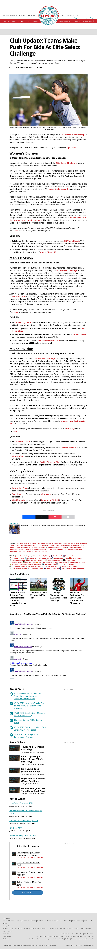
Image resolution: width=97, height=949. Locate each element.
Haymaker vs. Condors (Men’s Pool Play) (33, 780)
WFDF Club (23, 816)
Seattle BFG (73, 566)
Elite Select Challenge (66, 163)
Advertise (11, 921)
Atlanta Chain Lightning (41, 556)
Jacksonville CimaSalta (76, 547)
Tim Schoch (27, 67)
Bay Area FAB (57, 556)
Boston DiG (69, 556)
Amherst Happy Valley (72, 543)
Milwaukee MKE (25, 549)
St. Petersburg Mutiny (39, 551)
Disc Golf (76, 15)
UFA (73, 934)
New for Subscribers (50, 936)
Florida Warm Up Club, (50, 462)
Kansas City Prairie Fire (36, 560)
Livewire (10, 931)
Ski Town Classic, (22, 441)
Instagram (48, 939)
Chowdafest (40, 545)
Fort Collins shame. (18, 560)
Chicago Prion (30, 545)
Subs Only (88, 21)
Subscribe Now (27, 892)
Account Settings (70, 936)
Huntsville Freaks (61, 547)
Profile (69, 928)
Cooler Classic (79, 334)
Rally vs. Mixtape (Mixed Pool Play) (30, 770)
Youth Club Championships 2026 (23, 820)
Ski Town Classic (72, 241)
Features (5, 928)
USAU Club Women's (56, 543)
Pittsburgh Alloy (36, 564)
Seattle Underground (57, 189)
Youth (28, 21)
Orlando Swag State (39, 549)
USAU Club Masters (25, 838)
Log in (92, 18)
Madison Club (18, 296)
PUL (77, 934)
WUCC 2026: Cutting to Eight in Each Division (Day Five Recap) (30, 728)
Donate (33, 921)
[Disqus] (48, 649)
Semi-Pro (6, 21)
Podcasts (75, 21)
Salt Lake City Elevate (66, 564)
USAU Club (19, 543)
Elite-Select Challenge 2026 (10, 15)
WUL (81, 934)
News (61, 21)
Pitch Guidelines (77, 921)
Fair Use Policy (61, 921)
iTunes (88, 939)
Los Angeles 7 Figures (54, 560)
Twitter (55, 939)
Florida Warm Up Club (49, 340)
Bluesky (61, 939)
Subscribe (91, 936)
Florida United (76, 558)
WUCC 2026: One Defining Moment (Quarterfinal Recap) (29, 714)
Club (13, 21)
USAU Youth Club (24, 823)
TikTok (67, 939)
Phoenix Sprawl (52, 549)
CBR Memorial (18, 500)
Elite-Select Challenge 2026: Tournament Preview (26, 735)
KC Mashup (46, 494)
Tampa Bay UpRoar (36, 568)
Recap (82, 928)
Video (4, 931)
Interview (27, 928)
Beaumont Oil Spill (50, 500)
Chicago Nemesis (45, 558)
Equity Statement (50, 921)
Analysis (12, 928)
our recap (70, 428)
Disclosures (25, 921)
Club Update (49, 545)
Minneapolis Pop (61, 562)
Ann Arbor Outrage (23, 556)
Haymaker (50, 547)
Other (50, 928)
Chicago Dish (31, 558)
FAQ (85, 936)
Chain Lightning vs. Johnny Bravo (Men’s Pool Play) (32, 759)
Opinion (43, 928)
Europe (35, 21)
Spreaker (82, 939)
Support (79, 936)
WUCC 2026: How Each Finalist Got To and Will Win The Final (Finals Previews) (29, 706)
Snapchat (74, 939)
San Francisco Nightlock (36, 566)
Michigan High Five (45, 562)
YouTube (32, 939)
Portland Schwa (50, 564)
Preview (62, 928)
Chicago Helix (19, 545)
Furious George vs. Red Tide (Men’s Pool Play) (33, 789)
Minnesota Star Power (19, 564)
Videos (81, 21)
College (20, 21)
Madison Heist (17, 562)
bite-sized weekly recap (73, 134)
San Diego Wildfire (18, 566)
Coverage (38, 67)
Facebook (40, 939)
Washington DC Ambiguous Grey (73, 568)
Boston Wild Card (18, 558)
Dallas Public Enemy (61, 558)
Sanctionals (17, 494)
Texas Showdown (52, 568)
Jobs (69, 921)
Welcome (39, 936)
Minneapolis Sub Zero (77, 562)
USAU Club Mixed (42, 543)
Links (33, 928)
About (63, 15)
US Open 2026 (15, 828)
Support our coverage (81, 18)
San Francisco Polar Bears (57, 566)
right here (71, 147)
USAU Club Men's (30, 543)
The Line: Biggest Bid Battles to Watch (28, 721)
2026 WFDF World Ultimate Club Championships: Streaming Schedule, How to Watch (28, 696)
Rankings (67, 21)
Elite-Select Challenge (22, 547)
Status (86, 921)
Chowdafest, (18, 456)
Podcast (55, 928)
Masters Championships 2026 (22, 835)
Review (87, 928)
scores (15, 230)
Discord (69, 15)
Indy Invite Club (19, 488)
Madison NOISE (30, 562)
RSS (93, 939)
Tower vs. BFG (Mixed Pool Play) (32, 748)
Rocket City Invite (22, 322)
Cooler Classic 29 (48, 252)
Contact (18, 921)
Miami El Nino (14, 549)
